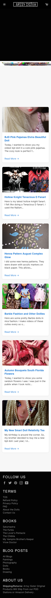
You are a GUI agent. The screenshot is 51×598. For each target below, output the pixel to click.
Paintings (8, 559)
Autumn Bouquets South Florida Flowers (24, 371)
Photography (10, 562)
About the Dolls (11, 509)
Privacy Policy (10, 503)
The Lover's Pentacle (14, 533)
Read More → (12, 158)
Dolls (5, 565)
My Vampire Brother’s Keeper (18, 539)
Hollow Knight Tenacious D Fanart (25, 197)
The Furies (8, 529)
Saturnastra (9, 526)
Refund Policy (10, 500)
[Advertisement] (25, 35)
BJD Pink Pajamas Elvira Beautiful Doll (25, 138)
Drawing (7, 571)
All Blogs (7, 556)
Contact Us (9, 512)
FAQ (5, 506)
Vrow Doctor (10, 542)
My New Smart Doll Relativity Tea (24, 430)
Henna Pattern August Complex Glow (24, 255)
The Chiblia (9, 536)
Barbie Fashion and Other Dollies (25, 313)
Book (5, 568)
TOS (5, 497)
